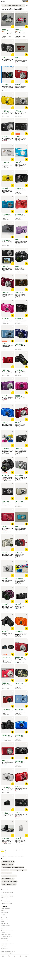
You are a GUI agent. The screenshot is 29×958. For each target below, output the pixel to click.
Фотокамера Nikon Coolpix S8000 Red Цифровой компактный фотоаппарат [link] (7, 711)
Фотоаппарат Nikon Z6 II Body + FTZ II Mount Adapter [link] (8, 660)
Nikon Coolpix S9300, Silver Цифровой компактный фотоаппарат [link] (21, 478)
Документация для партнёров (7, 895)
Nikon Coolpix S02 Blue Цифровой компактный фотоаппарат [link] (20, 711)
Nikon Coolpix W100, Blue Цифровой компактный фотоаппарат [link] (7, 425)
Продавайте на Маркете (6, 894)
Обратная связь (4, 944)
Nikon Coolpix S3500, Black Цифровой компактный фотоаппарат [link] (20, 320)
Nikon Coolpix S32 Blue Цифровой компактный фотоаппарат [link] (20, 737)
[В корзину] (12, 26)
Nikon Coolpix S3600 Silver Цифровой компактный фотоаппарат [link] (7, 165)
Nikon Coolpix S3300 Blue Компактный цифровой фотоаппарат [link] (20, 165)
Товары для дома (4, 919)
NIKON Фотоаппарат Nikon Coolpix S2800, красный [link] (21, 659)
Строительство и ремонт (6, 936)
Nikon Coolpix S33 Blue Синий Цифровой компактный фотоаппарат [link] (20, 581)
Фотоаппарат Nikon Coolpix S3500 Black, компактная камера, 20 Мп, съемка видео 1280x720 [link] (21, 242)
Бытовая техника (4, 912)
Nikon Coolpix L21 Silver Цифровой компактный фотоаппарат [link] (20, 503)
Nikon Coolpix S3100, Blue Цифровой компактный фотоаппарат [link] (7, 216)
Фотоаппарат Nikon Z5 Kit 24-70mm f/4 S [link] (20, 607)
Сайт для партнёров (5, 897)
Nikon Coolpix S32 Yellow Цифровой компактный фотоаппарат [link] (7, 191)
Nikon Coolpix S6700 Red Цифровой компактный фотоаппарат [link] (7, 685)
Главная (3, 956)
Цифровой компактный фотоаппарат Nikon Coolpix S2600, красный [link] (21, 33)
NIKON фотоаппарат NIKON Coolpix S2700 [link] (7, 763)
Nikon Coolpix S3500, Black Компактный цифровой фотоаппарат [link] (20, 451)
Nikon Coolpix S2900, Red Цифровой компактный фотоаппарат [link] (20, 87)
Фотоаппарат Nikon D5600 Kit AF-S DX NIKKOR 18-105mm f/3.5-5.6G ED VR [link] (7, 478)
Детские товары (4, 938)
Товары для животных (6, 934)
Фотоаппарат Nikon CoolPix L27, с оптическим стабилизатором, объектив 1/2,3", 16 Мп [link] (7, 295)
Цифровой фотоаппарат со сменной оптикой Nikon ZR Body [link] (7, 87)
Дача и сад (3, 927)
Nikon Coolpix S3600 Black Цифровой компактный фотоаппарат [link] (20, 139)
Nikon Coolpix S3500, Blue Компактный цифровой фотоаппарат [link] (20, 529)
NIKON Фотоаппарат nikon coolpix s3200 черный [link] (7, 841)
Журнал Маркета (4, 948)
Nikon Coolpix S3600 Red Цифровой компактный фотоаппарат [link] (20, 216)
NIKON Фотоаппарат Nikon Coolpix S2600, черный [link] (7, 60)
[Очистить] (23, 5)
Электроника (4, 916)
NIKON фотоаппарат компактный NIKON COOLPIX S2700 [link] (6, 503)
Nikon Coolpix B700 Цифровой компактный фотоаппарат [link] (20, 269)
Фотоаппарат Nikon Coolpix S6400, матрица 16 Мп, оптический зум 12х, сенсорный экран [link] (7, 346)
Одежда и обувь (4, 917)
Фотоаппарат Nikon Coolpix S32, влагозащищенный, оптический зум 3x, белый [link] (7, 789)
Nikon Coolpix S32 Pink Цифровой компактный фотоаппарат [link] (20, 398)
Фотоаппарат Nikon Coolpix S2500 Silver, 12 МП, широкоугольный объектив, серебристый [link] (21, 113)
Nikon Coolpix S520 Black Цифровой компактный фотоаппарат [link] (7, 269)
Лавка (9, 956)
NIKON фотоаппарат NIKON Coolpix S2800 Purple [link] (7, 398)
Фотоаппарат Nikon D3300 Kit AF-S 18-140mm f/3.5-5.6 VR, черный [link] (7, 815)
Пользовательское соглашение (7, 943)
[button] (27, 5)
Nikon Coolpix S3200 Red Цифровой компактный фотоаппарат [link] (7, 372)
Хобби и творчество (5, 925)
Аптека (2, 921)
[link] (8, 861)
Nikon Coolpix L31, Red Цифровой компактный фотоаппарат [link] (20, 425)
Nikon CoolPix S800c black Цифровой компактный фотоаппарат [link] (20, 763)
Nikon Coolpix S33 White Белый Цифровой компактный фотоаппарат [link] (7, 581)
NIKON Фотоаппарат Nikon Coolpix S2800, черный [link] (7, 139)
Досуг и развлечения (5, 908)
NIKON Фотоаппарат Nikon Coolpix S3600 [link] (7, 529)
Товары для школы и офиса (7, 930)
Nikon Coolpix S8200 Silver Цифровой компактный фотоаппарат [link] (7, 555)
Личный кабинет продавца (7, 892)
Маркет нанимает (5, 946)
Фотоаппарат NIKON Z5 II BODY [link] (7, 737)
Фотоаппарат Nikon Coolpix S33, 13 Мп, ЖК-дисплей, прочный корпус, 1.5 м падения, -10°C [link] (7, 113)
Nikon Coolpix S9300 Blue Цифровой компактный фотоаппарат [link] (20, 346)
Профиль (26, 956)
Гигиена (3, 914)
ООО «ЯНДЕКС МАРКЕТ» (10, 951)
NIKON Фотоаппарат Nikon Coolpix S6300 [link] (21, 789)
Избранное (14, 956)
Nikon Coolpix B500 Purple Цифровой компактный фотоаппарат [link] (7, 607)
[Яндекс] (11, 953)
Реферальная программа (6, 903)
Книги (2, 929)
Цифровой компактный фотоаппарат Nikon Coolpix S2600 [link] (7, 33)
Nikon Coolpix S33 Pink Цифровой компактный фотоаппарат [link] (7, 320)
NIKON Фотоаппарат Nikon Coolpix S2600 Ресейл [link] (21, 61)
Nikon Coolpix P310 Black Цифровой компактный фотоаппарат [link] (7, 242)
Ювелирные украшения (6, 940)
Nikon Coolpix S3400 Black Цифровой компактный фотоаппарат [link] (20, 190)
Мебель (2, 910)
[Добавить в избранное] (13, 12)
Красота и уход (4, 923)
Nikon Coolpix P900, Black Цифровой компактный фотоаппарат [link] (20, 372)
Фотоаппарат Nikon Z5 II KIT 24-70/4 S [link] (7, 634)
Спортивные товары (5, 932)
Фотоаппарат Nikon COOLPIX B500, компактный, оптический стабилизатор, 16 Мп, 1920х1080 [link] (20, 555)
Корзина (20, 956)
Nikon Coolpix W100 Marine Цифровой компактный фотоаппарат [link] (7, 451)
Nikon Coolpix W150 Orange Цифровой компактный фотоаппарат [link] (21, 634)
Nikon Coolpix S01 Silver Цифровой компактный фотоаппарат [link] (20, 841)
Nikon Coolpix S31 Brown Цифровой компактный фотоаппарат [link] (20, 295)
